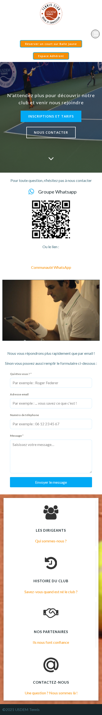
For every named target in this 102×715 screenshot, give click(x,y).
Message (16, 435)
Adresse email (19, 394)
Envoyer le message (51, 482)
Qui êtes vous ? (21, 374)
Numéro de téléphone (24, 415)
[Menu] (95, 34)
